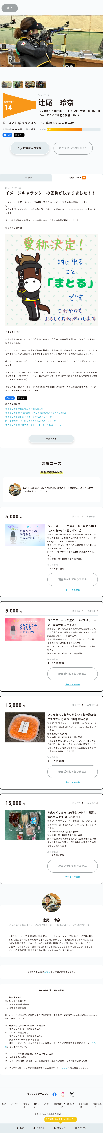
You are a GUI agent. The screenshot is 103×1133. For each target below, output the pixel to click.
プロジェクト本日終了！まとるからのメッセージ (28, 417)
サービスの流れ (72, 590)
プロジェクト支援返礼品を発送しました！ (25, 409)
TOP (22, 1128)
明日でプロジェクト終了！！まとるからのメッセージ (30, 421)
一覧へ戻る (51, 438)
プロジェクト (25, 177)
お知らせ (40, 1128)
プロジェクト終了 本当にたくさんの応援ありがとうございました (36, 413)
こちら (47, 972)
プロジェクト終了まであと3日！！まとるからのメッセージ (33, 425)
